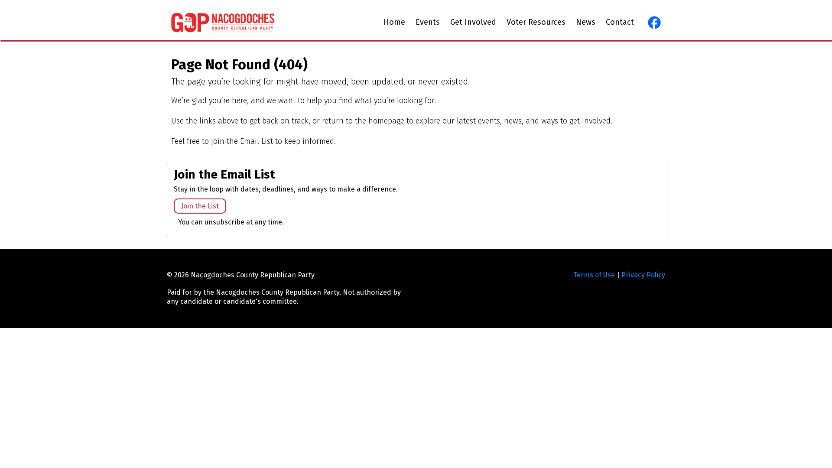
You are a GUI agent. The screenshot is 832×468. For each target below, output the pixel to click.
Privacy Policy (643, 275)
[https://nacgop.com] (223, 22)
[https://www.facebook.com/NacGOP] (653, 22)
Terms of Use (594, 275)
